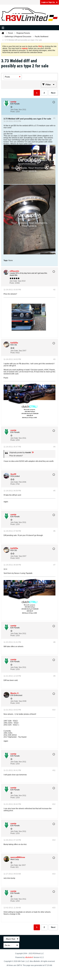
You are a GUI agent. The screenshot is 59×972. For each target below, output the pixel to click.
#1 (54, 118)
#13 (53, 840)
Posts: (12, 112)
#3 (54, 359)
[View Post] (33, 453)
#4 (54, 447)
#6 (54, 531)
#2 (54, 290)
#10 (53, 710)
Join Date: (14, 110)
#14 (53, 874)
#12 (53, 804)
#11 (54, 770)
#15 (53, 908)
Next (53, 93)
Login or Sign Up (48, 2)
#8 (54, 642)
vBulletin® (29, 957)
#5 (54, 491)
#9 (54, 676)
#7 (54, 565)
